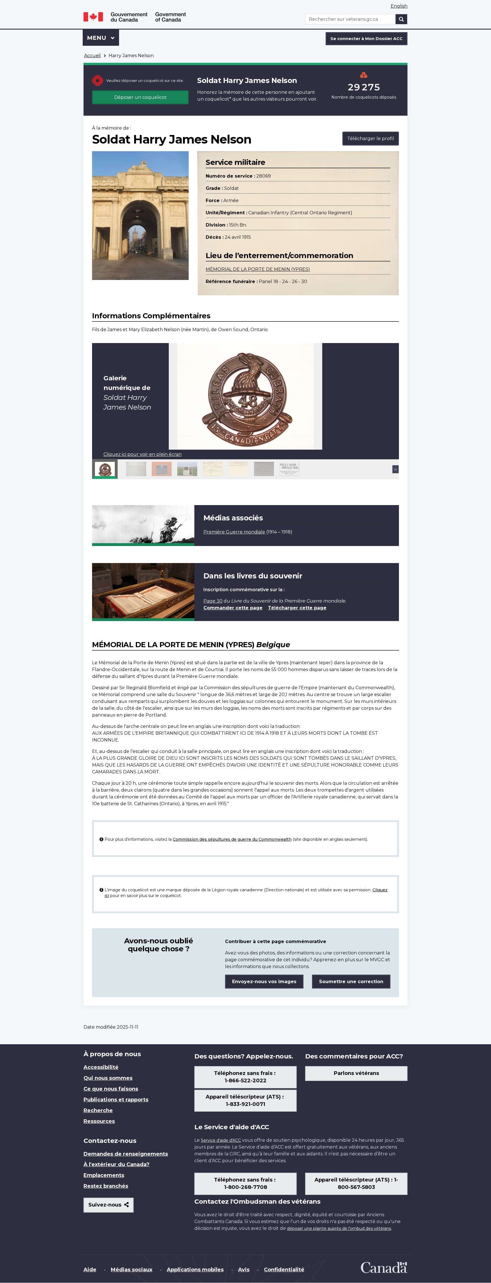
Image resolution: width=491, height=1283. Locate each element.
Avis (243, 1270)
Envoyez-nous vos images (264, 981)
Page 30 (212, 601)
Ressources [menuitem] (99, 1121)
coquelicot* (218, 99)
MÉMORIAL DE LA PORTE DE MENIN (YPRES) (258, 269)
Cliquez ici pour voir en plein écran (142, 454)
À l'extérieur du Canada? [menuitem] (116, 1164)
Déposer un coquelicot (140, 97)
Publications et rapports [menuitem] (116, 1100)
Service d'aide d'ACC (221, 1140)
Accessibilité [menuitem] (101, 1067)
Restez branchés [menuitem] (106, 1186)
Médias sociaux (131, 1270)
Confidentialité (284, 1270)
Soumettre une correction (351, 981)
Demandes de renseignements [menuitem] (126, 1154)
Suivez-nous (111, 1207)
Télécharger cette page (297, 608)
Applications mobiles (195, 1270)
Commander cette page (233, 608)
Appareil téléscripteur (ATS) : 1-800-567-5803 (356, 1183)
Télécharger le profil (370, 138)
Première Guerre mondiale (234, 532)
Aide (90, 1270)
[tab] (105, 469)
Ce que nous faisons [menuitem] (111, 1089)
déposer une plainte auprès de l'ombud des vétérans (339, 1228)
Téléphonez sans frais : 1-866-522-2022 (245, 1077)
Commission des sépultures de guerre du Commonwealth (232, 839)
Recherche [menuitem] (98, 1110)
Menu (103, 37)
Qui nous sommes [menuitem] (108, 1078)
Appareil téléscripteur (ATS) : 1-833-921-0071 (245, 1100)
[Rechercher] (401, 19)
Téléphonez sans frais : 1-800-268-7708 (245, 1183)
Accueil (92, 55)
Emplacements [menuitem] (104, 1175)
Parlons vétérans (356, 1073)
